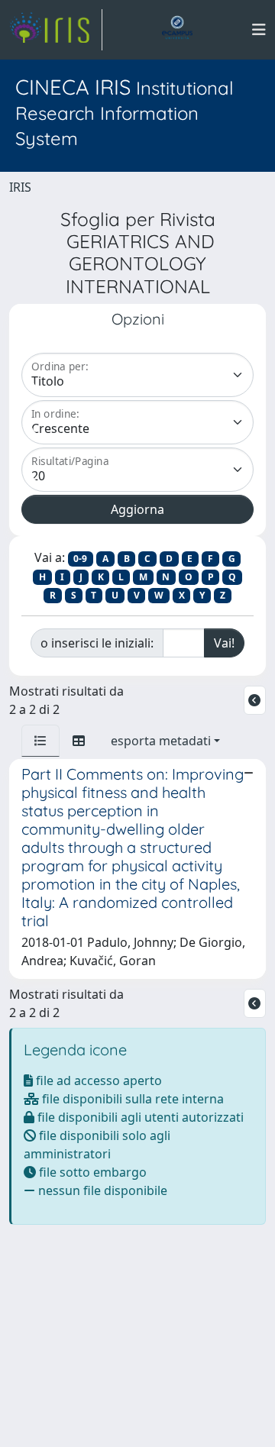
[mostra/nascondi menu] (259, 29)
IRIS (20, 187)
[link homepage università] (177, 29)
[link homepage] (55, 29)
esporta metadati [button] (161, 740)
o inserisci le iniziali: (97, 643)
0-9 (80, 558)
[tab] (40, 741)
